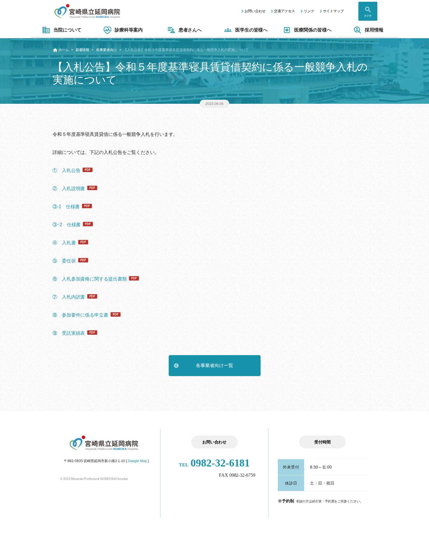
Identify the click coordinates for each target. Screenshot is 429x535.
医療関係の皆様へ (312, 29)
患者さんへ (190, 29)
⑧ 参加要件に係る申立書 (80, 315)
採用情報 (374, 29)
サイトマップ (333, 11)
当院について (67, 29)
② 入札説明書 (69, 188)
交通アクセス (284, 11)
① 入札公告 (66, 170)
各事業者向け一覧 (214, 365)
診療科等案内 (128, 29)
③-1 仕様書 (66, 206)
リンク (309, 11)
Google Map (137, 461)
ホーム (63, 50)
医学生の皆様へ (251, 29)
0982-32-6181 (214, 463)
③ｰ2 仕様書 (67, 224)
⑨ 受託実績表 (69, 333)
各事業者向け (106, 50)
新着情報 (83, 50)
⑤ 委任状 (64, 260)
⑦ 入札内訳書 (69, 296)
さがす (368, 15)
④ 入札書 (64, 242)
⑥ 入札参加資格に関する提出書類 (90, 278)
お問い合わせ (255, 11)
